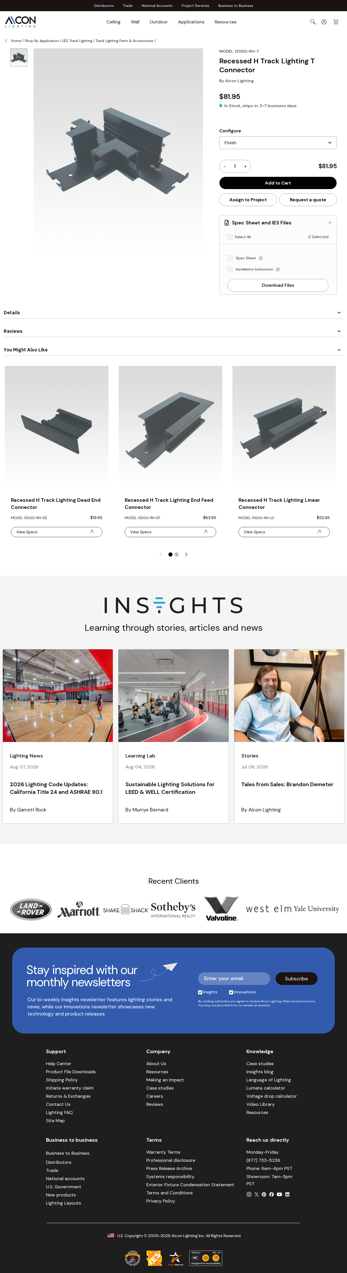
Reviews (13, 331)
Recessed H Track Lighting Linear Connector (279, 503)
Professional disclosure (170, 1160)
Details (12, 313)
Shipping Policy (62, 1080)
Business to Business (235, 5)
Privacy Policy (160, 1201)
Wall (135, 22)
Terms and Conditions (169, 1193)
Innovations (245, 992)
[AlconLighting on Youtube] (279, 1194)
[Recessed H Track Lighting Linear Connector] (284, 428)
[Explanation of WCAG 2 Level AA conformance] (205, 1258)
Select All (243, 237)
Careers (154, 1096)
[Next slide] (186, 554)
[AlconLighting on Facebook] (271, 1194)
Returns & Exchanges (68, 1096)
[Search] (313, 21)
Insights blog (260, 1072)
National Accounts (157, 5)
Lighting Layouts (63, 1203)
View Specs (27, 532)
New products (61, 1195)
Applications (191, 22)
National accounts (65, 1179)
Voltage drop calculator (271, 1096)
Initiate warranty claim (70, 1088)
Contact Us (58, 1104)
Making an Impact (165, 1080)
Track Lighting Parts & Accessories (124, 40)
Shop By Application (42, 40)
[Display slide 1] (170, 554)
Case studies (160, 1088)
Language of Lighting (268, 1080)
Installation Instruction (255, 269)
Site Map (55, 1121)
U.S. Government (63, 1187)
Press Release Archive (169, 1168)
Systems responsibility (170, 1177)
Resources (225, 22)
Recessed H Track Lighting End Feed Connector (169, 503)
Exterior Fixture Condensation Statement (190, 1185)
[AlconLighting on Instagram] (248, 1194)
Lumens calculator (265, 1088)
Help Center (58, 1064)
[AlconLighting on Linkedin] (287, 1194)
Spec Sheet (246, 258)
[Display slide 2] (177, 554)
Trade (128, 5)
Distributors (104, 5)
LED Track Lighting (77, 40)
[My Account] (324, 21)
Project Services (195, 5)
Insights (210, 992)
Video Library (260, 1104)
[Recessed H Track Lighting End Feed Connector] (170, 428)
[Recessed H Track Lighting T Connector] (18, 57)
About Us (156, 1064)
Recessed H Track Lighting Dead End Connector (56, 503)
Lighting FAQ (59, 1112)
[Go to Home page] (20, 21)
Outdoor (159, 22)
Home (16, 40)
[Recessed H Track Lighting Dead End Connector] (56, 428)
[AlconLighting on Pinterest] (264, 1194)
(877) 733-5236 (263, 1160)
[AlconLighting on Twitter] (257, 1194)
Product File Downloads (71, 1072)
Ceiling (113, 22)
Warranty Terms (163, 1152)
